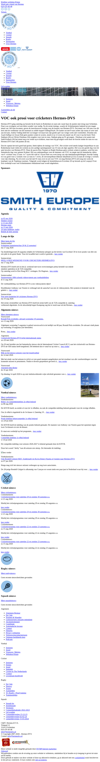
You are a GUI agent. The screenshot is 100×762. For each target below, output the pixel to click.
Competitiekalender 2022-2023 (18, 710)
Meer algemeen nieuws (10, 314)
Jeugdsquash (11, 706)
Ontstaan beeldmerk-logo (15, 637)
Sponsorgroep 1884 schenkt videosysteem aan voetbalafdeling (25, 277)
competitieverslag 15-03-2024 (17, 719)
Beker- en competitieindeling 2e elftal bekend (18, 402)
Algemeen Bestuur (13, 613)
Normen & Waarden (13, 617)
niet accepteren (41, 760)
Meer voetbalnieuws (9, 397)
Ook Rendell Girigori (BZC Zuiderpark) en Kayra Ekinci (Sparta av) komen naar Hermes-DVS (38, 459)
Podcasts (9, 639)
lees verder (59, 254)
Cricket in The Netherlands (16, 671)
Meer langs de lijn (8, 241)
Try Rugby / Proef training (16, 693)
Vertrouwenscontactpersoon (16, 635)
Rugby (8, 78)
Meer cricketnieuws (8, 492)
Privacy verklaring (13, 633)
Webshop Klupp (12, 106)
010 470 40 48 (6, 6)
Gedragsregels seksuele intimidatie (19, 620)
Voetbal (9, 71)
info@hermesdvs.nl (8, 732)
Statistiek (9, 669)
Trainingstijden (11, 695)
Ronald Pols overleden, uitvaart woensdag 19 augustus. (22, 319)
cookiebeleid (80, 758)
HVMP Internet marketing (46, 749)
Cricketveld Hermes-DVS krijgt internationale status (21, 338)
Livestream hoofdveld (14, 676)
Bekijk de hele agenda (9, 232)
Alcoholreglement (13, 622)
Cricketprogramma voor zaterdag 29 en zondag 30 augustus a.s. (25, 497)
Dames (8, 665)
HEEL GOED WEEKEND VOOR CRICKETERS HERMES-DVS (28, 260)
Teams (8, 688)
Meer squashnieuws (8, 601)
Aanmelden (10, 691)
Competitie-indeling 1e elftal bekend (15, 438)
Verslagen (9, 708)
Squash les (10, 703)
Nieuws (9, 686)
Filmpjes (9, 631)
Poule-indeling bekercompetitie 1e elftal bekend (19, 419)
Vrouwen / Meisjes (13, 103)
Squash (8, 76)
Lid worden (5, 86)
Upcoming (5, 88)
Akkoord (4, 751)
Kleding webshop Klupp (10, 2)
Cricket (8, 73)
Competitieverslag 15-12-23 (16, 714)
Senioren (9, 99)
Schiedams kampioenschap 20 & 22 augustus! (18, 245)
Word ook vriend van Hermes (12, 4)
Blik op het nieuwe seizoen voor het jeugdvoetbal (20, 353)
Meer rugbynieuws (8, 573)
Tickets (3, 12)
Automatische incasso (14, 626)
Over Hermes (11, 82)
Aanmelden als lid (8, 110)
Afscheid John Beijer (9, 368)
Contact (4, 112)
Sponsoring (10, 80)
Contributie (10, 624)
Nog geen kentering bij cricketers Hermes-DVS (19, 296)
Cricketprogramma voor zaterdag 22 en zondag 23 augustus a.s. (25, 527)
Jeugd (8, 101)
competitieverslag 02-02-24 (16, 717)
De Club (9, 615)
